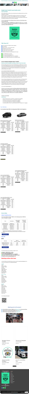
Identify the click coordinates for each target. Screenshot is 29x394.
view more (14, 366)
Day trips (12, 377)
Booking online (12, 381)
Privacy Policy (5, 392)
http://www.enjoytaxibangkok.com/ (10, 256)
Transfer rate (12, 376)
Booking (12, 380)
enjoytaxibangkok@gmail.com (22, 261)
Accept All (26, 392)
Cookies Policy (9, 392)
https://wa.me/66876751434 (15, 57)
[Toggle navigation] (28, 5)
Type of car (12, 375)
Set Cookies (22, 392)
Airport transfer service (6, 215)
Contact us (12, 382)
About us (12, 374)
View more (3, 344)
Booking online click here (8, 258)
